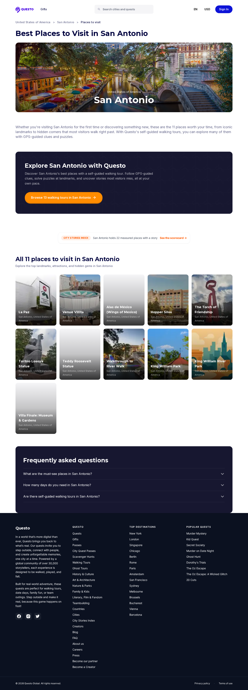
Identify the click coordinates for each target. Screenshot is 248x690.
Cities (75, 614)
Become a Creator (83, 667)
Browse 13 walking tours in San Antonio (61, 197)
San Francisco (138, 579)
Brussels (134, 597)
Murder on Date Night (200, 550)
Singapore (135, 545)
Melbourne (136, 591)
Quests (76, 533)
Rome (133, 562)
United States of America (33, 22)
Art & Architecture (83, 579)
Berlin (132, 556)
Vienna (133, 608)
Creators (77, 626)
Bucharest (135, 603)
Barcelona (135, 614)
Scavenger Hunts (83, 556)
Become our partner (85, 661)
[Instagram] (28, 616)
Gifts (43, 9)
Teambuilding (81, 603)
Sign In (224, 9)
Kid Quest (192, 539)
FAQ (75, 638)
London (134, 539)
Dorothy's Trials (196, 562)
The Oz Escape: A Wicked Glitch (206, 574)
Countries (78, 608)
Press (75, 655)
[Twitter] (37, 616)
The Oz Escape (196, 568)
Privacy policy (202, 683)
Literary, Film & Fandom (87, 597)
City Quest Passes (84, 550)
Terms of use (225, 683)
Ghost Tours (80, 568)
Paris (132, 568)
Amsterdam (136, 574)
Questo (23, 528)
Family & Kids (80, 591)
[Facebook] (19, 616)
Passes (76, 545)
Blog (75, 632)
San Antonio (65, 22)
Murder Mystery (196, 533)
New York (135, 533)
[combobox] (125, 9)
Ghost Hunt (193, 556)
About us (78, 643)
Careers (77, 649)
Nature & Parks (82, 585)
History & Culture (83, 574)
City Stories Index (83, 620)
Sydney (134, 585)
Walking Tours (81, 562)
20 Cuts (191, 579)
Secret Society (195, 545)
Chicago (134, 550)
